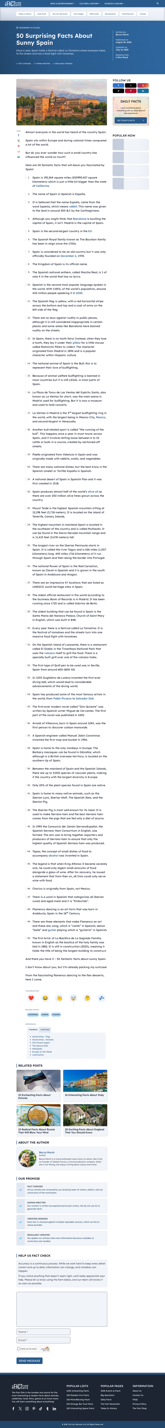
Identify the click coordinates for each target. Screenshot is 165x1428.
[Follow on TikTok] (118, 91)
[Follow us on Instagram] (27, 1409)
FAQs (135, 1399)
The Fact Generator (60, 14)
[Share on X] (18, 141)
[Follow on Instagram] (143, 85)
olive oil (93, 491)
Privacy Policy (139, 1404)
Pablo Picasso (62, 698)
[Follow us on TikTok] (40, 1409)
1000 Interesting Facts (77, 1391)
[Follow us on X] (20, 1409)
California (42, 185)
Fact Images (79, 14)
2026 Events (94, 14)
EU (90, 231)
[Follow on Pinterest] (130, 91)
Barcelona (79, 218)
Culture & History (89, 3)
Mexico (101, 417)
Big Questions (110, 14)
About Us (137, 1391)
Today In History (109, 1408)
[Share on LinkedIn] (18, 157)
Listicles (143, 14)
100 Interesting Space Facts (80, 1408)
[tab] (33, 1029)
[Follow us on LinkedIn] (54, 1409)
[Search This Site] (157, 3)
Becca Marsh (47, 1152)
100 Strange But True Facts (79, 1404)
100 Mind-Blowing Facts (78, 1399)
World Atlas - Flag (41, 1036)
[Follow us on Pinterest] (33, 1409)
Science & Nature (114, 3)
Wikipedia (37, 1048)
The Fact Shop (140, 1408)
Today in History (25, 14)
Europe (45, 1015)
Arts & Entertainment (62, 3)
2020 (79, 293)
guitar (52, 930)
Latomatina (38, 1055)
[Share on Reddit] (18, 151)
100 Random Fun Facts (77, 1395)
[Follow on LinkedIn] (143, 91)
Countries (33, 1015)
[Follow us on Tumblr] (47, 1409)
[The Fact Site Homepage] (13, 3)
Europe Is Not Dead (42, 1051)
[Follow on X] (130, 85)
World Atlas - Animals (43, 1039)
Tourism (56, 1015)
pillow (76, 342)
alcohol (53, 855)
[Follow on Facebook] (118, 85)
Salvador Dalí (85, 698)
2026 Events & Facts (110, 1391)
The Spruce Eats (40, 1045)
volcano (49, 653)
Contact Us (138, 1395)
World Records (128, 14)
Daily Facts (41, 14)
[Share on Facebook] (18, 135)
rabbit (73, 206)
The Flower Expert (41, 1042)
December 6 (68, 256)
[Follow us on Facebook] (13, 1409)
